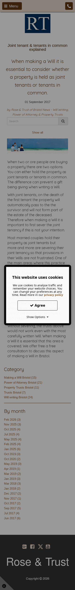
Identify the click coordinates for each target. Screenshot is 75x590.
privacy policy (53, 295)
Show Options (37, 317)
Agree (39, 305)
